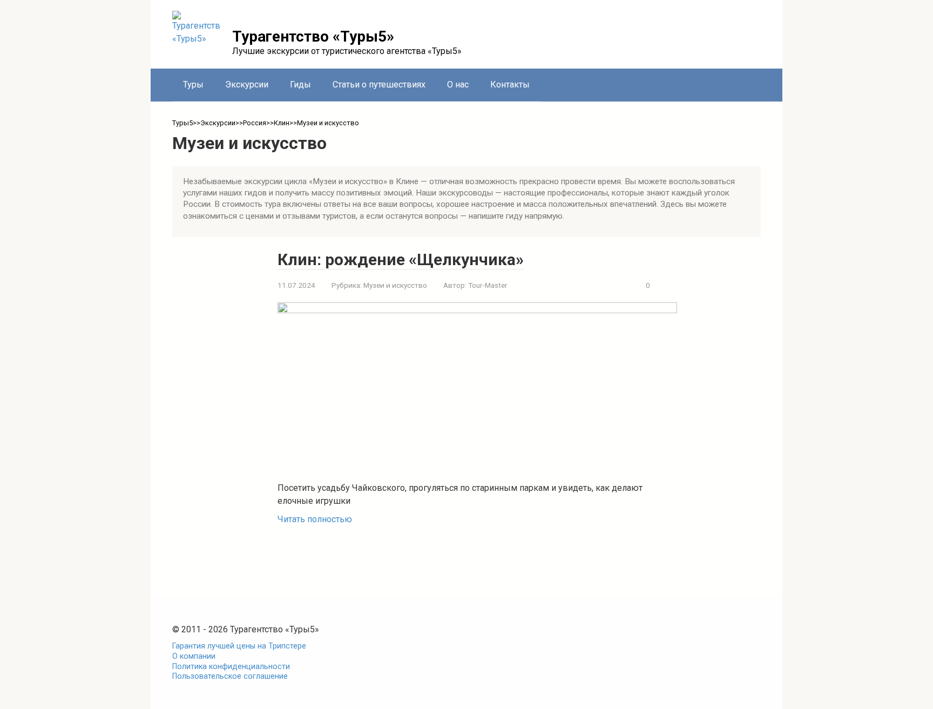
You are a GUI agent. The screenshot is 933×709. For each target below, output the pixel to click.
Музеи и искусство (395, 285)
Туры (193, 84)
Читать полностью (315, 519)
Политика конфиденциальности (231, 666)
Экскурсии (246, 84)
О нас (458, 84)
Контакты (510, 84)
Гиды (300, 84)
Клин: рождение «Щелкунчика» (401, 259)
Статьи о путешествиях (379, 84)
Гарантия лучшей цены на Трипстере (239, 646)
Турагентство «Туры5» (313, 36)
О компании (193, 656)
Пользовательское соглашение (230, 676)
